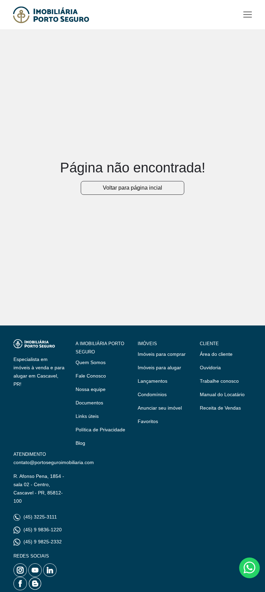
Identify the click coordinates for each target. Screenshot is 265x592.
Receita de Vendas (220, 408)
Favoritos (148, 421)
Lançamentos (152, 381)
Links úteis (87, 416)
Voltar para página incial (132, 188)
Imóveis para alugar (159, 367)
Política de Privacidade (100, 429)
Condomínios (152, 394)
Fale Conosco (91, 376)
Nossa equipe (91, 389)
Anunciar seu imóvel (160, 408)
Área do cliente (216, 354)
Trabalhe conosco (219, 381)
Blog (80, 443)
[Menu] (247, 14)
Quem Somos (91, 362)
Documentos (89, 402)
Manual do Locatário (222, 394)
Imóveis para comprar (162, 354)
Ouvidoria (210, 367)
